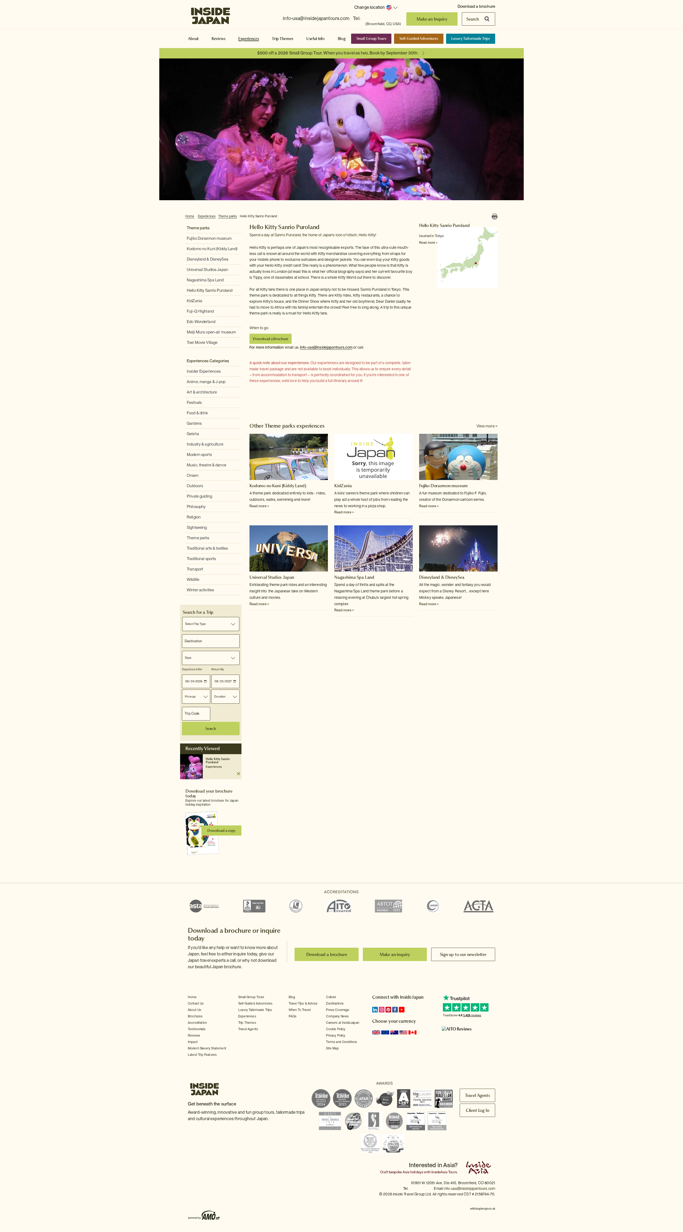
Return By (217, 669)
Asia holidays (413, 1172)
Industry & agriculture (205, 444)
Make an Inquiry (431, 19)
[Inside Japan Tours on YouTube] (401, 1009)
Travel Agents (248, 1029)
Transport (195, 569)
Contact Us (196, 1003)
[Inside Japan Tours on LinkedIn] (375, 1009)
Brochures (195, 1016)
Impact (193, 1042)
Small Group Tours (371, 38)
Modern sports (199, 454)
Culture (331, 997)
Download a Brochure (270, 338)
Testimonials (196, 1029)
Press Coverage (337, 1010)
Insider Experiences (204, 371)
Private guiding (199, 496)
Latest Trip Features (202, 1055)
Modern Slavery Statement (207, 1048)
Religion (194, 517)
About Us (194, 1010)
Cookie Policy (335, 1029)
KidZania (194, 300)
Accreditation (197, 1023)
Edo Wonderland (201, 321)
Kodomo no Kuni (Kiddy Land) (212, 248)
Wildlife (193, 579)
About (193, 38)
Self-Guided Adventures (418, 38)
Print (495, 216)
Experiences (248, 38)
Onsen (192, 475)
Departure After (192, 669)
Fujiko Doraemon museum (209, 238)
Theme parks (227, 216)
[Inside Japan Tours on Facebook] (395, 1009)
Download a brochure (476, 6)
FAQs (293, 1016)
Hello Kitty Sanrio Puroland (258, 216)
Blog (342, 38)
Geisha (193, 433)
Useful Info (315, 38)
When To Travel (300, 1010)
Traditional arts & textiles (207, 548)
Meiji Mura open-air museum (211, 332)
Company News (337, 1016)
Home (189, 216)
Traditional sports (201, 558)
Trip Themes (282, 38)
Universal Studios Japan (207, 269)
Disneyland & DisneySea (207, 259)
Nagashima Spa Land (205, 280)
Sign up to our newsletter (463, 954)
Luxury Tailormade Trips (470, 38)
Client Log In (477, 1110)
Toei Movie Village (202, 342)
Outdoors (195, 485)
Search (472, 19)
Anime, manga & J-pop (206, 381)
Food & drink (197, 413)
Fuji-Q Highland (200, 311)
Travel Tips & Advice (303, 1003)
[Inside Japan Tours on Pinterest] (388, 1009)
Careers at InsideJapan (342, 1023)
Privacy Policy (335, 1035)
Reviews (218, 38)
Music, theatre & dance (206, 465)
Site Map (332, 1048)
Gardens (194, 423)
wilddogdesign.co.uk (482, 1208)
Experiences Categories (208, 361)
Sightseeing (197, 527)
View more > (487, 426)
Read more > (428, 243)
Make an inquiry (395, 954)
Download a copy (221, 830)
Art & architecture (202, 392)
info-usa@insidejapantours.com (316, 18)
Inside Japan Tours (210, 14)
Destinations (335, 1003)
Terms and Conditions (341, 1042)
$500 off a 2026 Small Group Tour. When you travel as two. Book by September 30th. (337, 53)
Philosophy (196, 506)
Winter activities (200, 590)
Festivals (194, 402)
